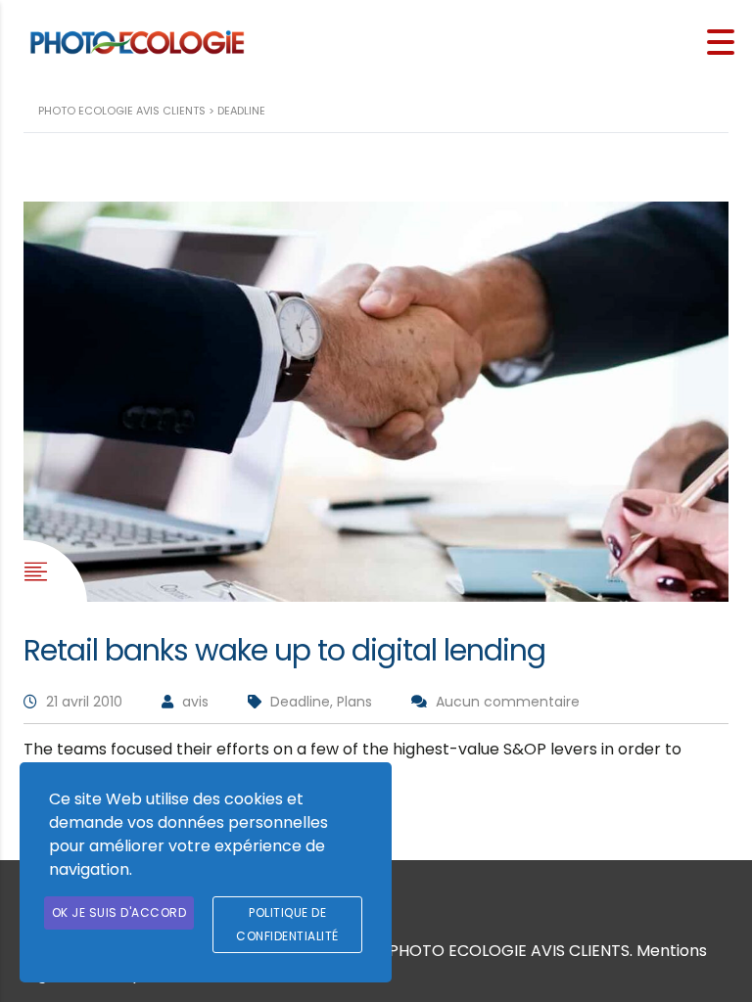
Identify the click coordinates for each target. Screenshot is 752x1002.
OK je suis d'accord (119, 912)
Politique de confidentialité (287, 924)
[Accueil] (137, 41)
